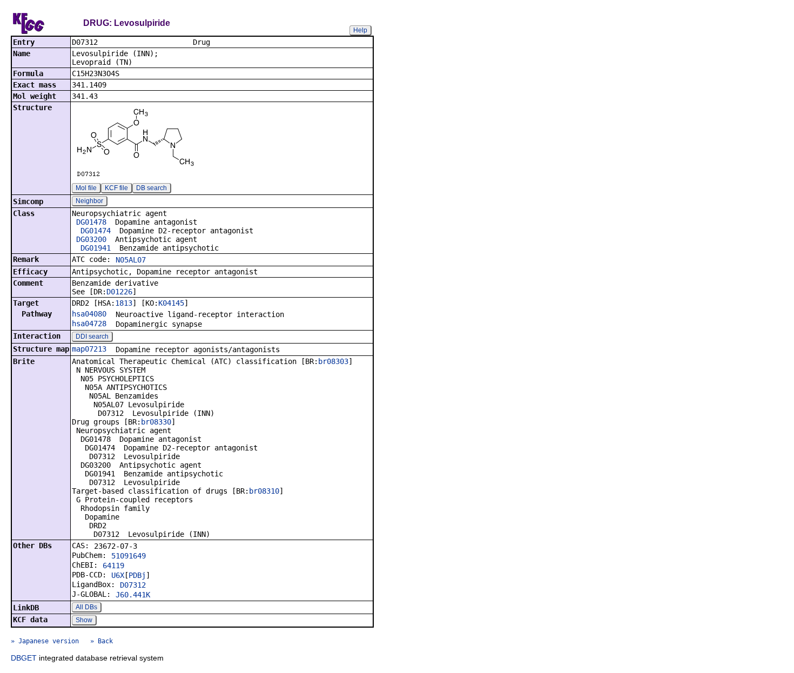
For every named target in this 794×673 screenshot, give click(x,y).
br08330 (156, 422)
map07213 (89, 349)
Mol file (86, 188)
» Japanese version (45, 641)
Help (360, 30)
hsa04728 (89, 323)
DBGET (24, 658)
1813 (123, 303)
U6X (117, 575)
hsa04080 (89, 313)
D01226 (119, 291)
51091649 (128, 555)
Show (84, 620)
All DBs (86, 607)
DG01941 (95, 248)
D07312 (133, 585)
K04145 (171, 303)
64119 (113, 565)
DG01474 (95, 230)
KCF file (116, 188)
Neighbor (89, 201)
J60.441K (133, 594)
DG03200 (91, 239)
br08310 (264, 491)
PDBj (137, 575)
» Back (101, 641)
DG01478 (91, 222)
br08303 (333, 361)
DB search (151, 188)
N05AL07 (131, 259)
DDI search (92, 336)
